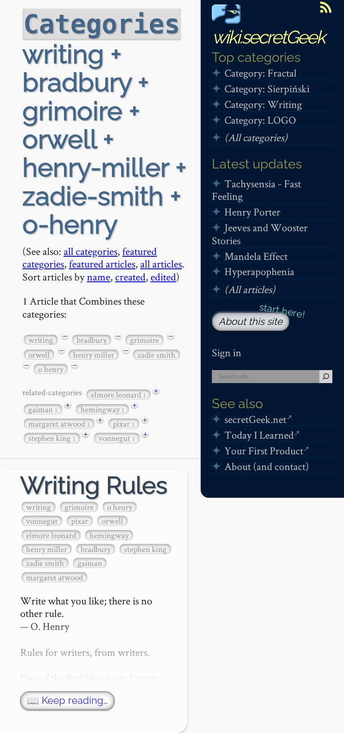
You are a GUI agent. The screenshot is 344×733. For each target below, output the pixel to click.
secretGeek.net (255, 419)
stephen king (52, 438)
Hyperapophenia (259, 271)
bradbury (92, 340)
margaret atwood (59, 423)
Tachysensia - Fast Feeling (256, 190)
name (98, 277)
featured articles (102, 264)
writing (40, 340)
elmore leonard (118, 394)
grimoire (144, 340)
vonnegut (117, 438)
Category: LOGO (260, 120)
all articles (161, 264)
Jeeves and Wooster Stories (260, 233)
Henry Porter (252, 212)
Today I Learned (259, 435)
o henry (50, 369)
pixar (124, 423)
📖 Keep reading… (67, 700)
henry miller (93, 354)
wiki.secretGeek (268, 36)
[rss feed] (325, 7)
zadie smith (157, 354)
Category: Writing (263, 104)
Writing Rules (94, 485)
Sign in (226, 352)
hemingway (103, 409)
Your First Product (263, 450)
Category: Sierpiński (267, 88)
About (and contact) (266, 466)
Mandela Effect (256, 256)
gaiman (43, 409)
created (130, 277)
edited (163, 277)
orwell (39, 354)
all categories (90, 251)
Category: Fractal (260, 73)
